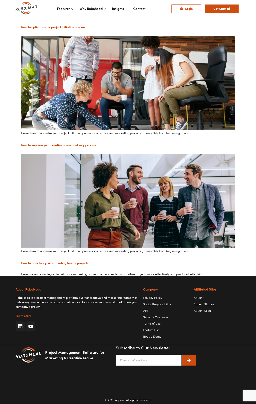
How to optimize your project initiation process (53, 27)
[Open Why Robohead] (105, 8)
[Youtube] (30, 326)
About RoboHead (28, 289)
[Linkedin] (20, 326)
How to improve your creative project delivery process (58, 145)
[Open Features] (72, 8)
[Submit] (189, 360)
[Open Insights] (126, 8)
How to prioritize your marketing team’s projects (54, 263)
